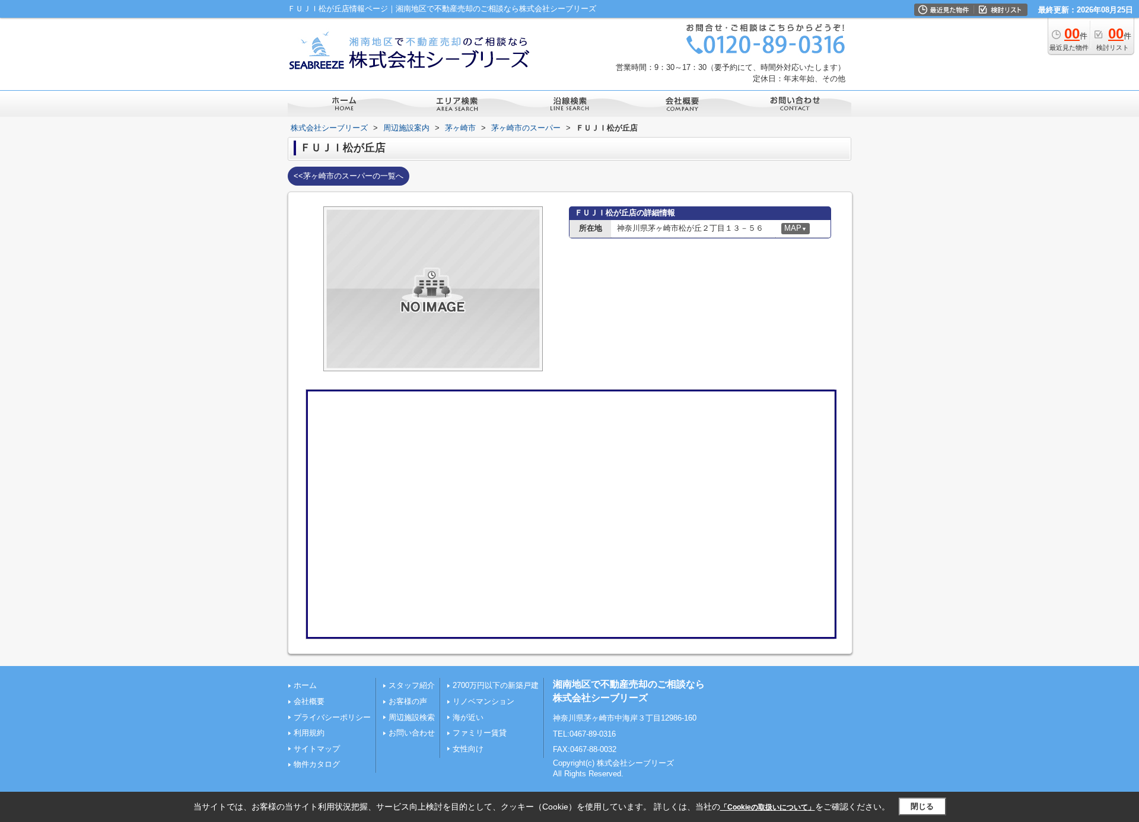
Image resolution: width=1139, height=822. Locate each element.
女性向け (468, 748)
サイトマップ (317, 748)
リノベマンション (483, 701)
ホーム (305, 685)
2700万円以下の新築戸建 (496, 685)
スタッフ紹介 (412, 685)
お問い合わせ (412, 732)
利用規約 (309, 732)
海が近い (468, 717)
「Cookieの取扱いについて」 (767, 807)
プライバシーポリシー (332, 717)
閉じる (922, 806)
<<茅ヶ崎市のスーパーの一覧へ (348, 175)
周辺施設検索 (412, 717)
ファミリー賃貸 (480, 732)
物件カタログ (317, 764)
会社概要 (309, 701)
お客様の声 (408, 701)
